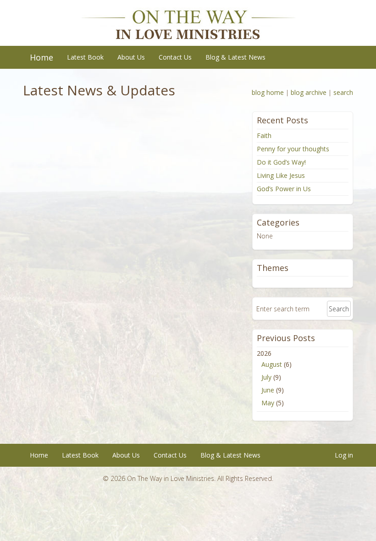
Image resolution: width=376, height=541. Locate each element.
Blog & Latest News (235, 57)
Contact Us (175, 57)
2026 (274, 378)
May (267, 402)
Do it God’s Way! (281, 162)
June (267, 390)
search (343, 92)
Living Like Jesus (281, 175)
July (266, 377)
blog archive (308, 92)
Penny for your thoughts (293, 148)
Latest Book (85, 57)
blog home (268, 92)
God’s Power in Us (284, 188)
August (271, 364)
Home (41, 57)
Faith (264, 135)
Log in (344, 455)
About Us (131, 57)
